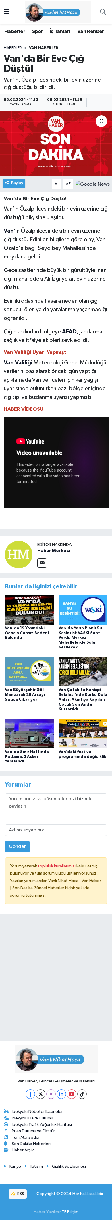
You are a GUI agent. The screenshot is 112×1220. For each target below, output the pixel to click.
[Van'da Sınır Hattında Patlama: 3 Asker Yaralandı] (29, 733)
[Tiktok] (82, 1094)
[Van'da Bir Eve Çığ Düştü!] (56, 143)
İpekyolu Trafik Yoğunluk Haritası (42, 1124)
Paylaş (17, 183)
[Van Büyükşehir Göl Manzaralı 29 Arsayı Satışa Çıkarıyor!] (29, 671)
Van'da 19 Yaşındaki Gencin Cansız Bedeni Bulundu (27, 633)
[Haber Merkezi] (18, 554)
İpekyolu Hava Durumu (32, 1118)
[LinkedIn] (61, 1094)
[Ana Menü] (6, 12)
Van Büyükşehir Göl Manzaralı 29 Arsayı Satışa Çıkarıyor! (25, 695)
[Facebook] (30, 1094)
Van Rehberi (91, 31)
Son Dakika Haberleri (31, 1144)
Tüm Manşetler (26, 1137)
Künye (15, 1166)
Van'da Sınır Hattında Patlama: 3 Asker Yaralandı (27, 757)
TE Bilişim (70, 1212)
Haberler (14, 31)
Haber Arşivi (23, 1150)
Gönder (17, 846)
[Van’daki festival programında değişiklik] (83, 733)
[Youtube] (71, 1094)
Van (9, 231)
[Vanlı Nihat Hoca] (53, 12)
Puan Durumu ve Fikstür (33, 1131)
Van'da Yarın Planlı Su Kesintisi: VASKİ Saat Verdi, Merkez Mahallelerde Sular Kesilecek (80, 637)
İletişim (36, 1166)
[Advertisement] (56, 980)
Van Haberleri (44, 48)
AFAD (69, 332)
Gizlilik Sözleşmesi (69, 1166)
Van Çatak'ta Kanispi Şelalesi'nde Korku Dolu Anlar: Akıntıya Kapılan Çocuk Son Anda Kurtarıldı (83, 699)
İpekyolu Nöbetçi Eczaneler (37, 1111)
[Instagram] (51, 1094)
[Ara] (102, 12)
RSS (20, 1194)
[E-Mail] (42, 563)
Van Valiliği (18, 363)
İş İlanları (60, 31)
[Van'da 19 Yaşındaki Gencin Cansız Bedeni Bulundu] (29, 609)
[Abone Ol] (93, 184)
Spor (37, 31)
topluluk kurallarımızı (57, 866)
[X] (40, 1094)
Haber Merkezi (53, 550)
